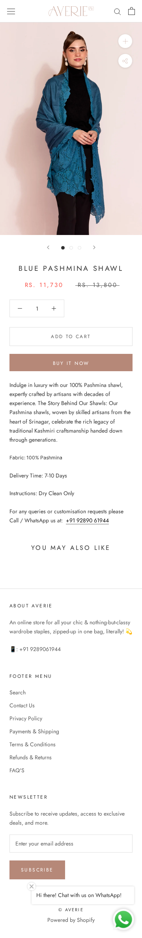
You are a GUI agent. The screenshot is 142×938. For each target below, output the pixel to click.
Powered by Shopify (71, 920)
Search (17, 692)
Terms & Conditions (32, 744)
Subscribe (37, 869)
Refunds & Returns (30, 757)
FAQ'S (16, 770)
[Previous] (48, 247)
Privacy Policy (25, 718)
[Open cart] (131, 11)
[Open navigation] (11, 11)
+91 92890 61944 (87, 520)
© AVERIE (71, 910)
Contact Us (22, 705)
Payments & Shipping (34, 731)
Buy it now (71, 363)
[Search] (117, 11)
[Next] (94, 247)
